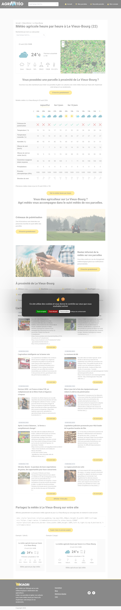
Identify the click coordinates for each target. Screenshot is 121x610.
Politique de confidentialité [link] (78, 311)
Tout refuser (53, 311)
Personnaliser (64, 311)
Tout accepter (41, 311)
